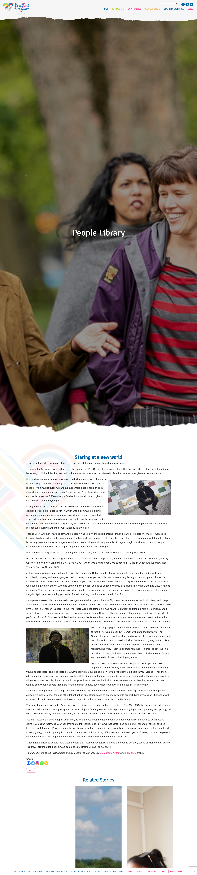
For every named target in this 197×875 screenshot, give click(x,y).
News (190, 9)
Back (30, 770)
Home (105, 9)
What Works (134, 9)
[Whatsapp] (42, 763)
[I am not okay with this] (194, 871)
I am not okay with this (156, 871)
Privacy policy (176, 871)
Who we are (118, 9)
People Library (152, 9)
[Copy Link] (46, 763)
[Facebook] (29, 763)
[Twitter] (33, 763)
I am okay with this (135, 871)
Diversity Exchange (174, 9)
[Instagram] (37, 763)
